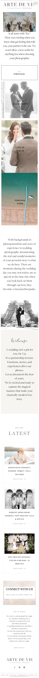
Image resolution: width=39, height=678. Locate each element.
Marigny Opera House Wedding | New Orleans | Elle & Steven (19, 515)
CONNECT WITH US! (19, 589)
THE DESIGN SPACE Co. (19, 676)
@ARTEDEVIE (19, 647)
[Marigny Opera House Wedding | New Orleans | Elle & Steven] (19, 499)
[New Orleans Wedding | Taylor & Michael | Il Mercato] (19, 543)
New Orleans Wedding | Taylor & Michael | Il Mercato (19, 560)
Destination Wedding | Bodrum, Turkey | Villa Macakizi (19, 471)
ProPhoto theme (25, 675)
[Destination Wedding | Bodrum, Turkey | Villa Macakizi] (19, 454)
